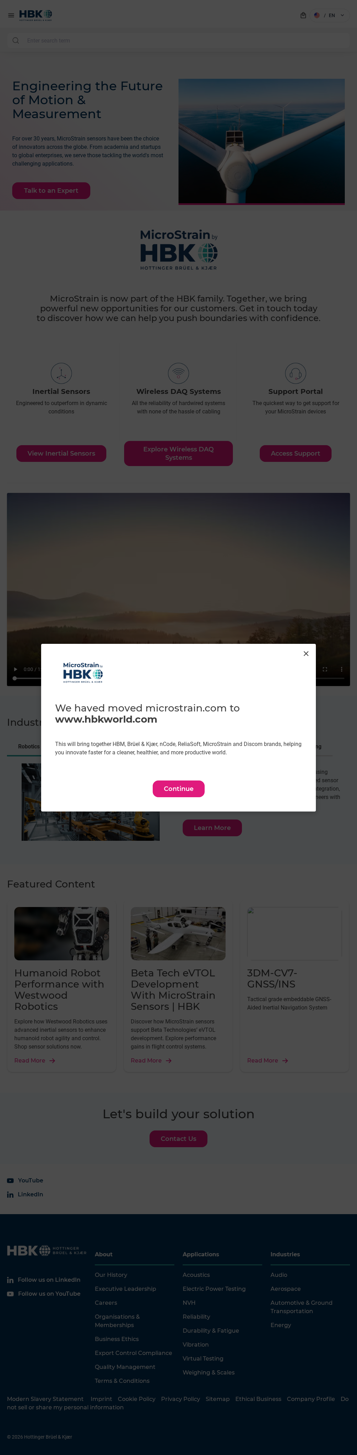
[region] (178, 728)
